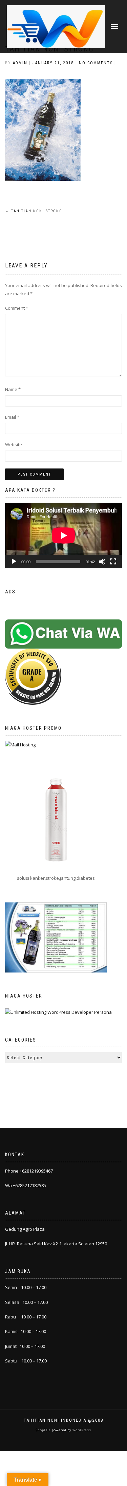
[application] (63, 535)
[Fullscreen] (113, 561)
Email (12, 417)
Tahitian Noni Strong (33, 211)
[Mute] (102, 561)
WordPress (81, 1430)
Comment (16, 308)
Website (13, 444)
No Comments (96, 63)
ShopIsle (44, 1430)
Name (13, 389)
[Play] (13, 561)
